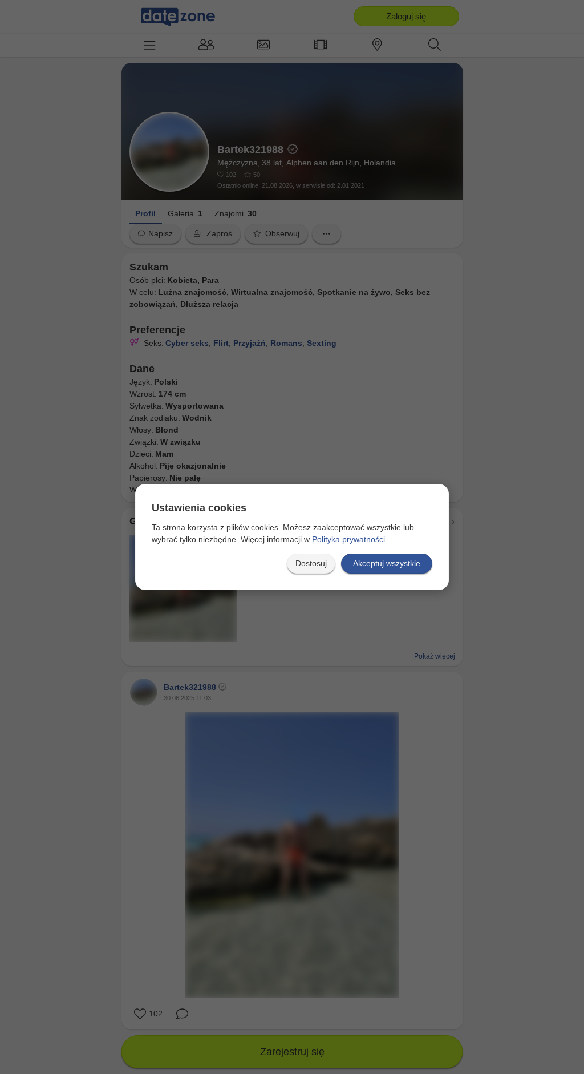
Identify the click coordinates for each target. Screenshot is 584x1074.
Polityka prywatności (348, 539)
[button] (311, 564)
